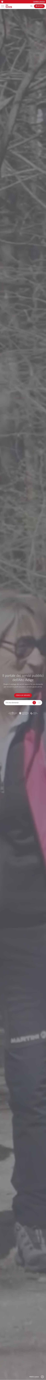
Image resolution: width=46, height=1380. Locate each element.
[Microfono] (34, 702)
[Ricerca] (31, 6)
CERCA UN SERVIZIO (23, 695)
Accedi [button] (40, 6)
